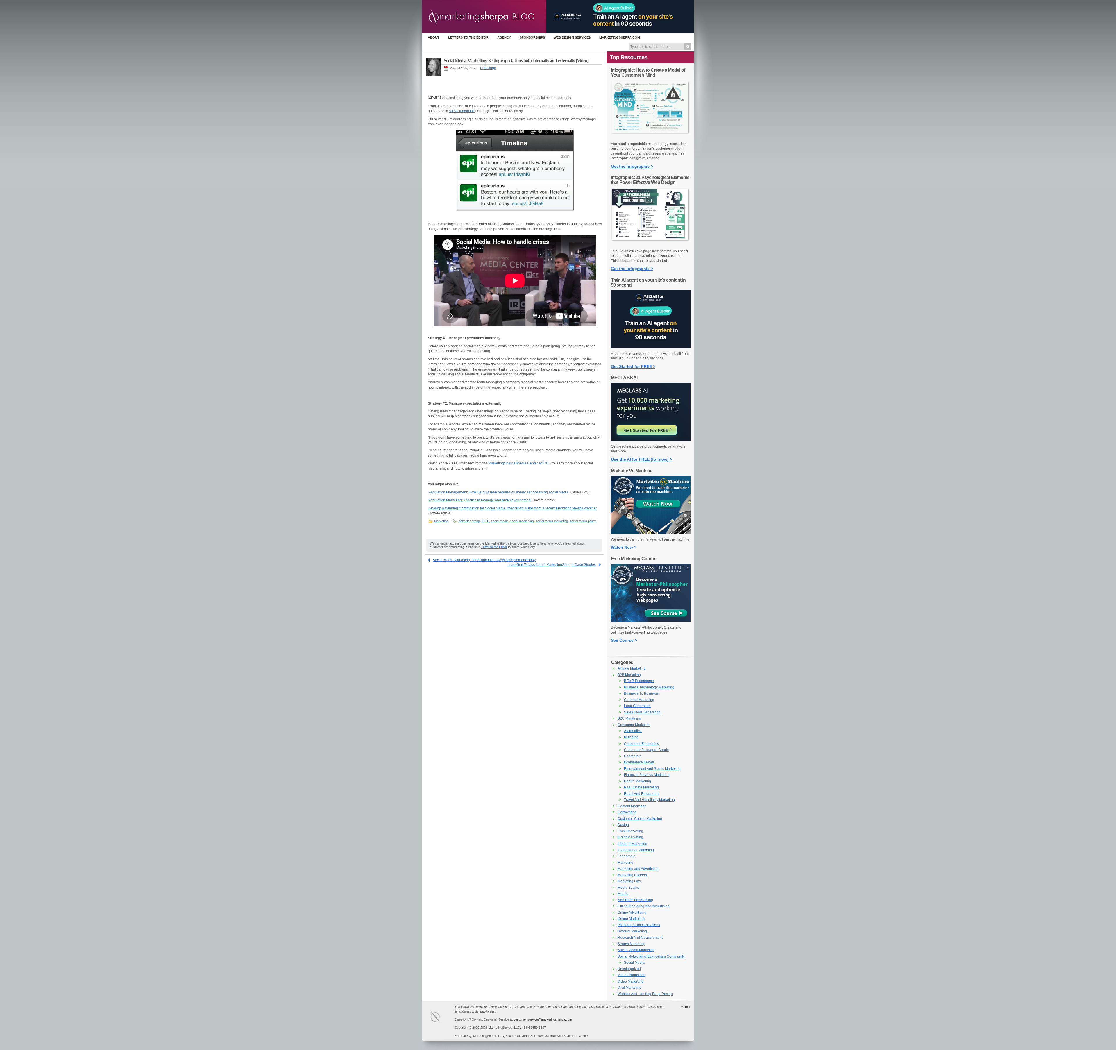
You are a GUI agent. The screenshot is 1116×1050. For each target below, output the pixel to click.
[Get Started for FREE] (651, 347)
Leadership (627, 856)
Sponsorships (532, 37)
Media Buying (628, 888)
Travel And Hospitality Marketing (649, 800)
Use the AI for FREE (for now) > (641, 459)
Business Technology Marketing (649, 687)
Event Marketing (630, 837)
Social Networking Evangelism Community (651, 956)
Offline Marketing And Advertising (644, 906)
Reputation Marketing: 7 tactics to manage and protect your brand (479, 500)
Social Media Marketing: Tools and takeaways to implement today (484, 560)
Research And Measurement (640, 937)
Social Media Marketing (636, 950)
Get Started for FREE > (633, 366)
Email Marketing (630, 831)
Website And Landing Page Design (645, 994)
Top (687, 1006)
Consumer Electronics (641, 744)
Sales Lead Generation (642, 712)
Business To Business (641, 693)
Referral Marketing (632, 931)
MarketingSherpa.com (619, 37)
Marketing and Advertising (638, 869)
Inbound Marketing (632, 844)
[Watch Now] (651, 532)
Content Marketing (632, 806)
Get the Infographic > (632, 166)
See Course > (624, 640)
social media (499, 521)
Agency (504, 37)
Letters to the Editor (468, 37)
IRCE (485, 521)
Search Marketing (631, 944)
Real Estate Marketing (641, 787)
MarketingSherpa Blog (484, 17)
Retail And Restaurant (641, 794)
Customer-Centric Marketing (640, 819)
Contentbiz (632, 756)
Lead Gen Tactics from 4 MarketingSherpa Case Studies (551, 565)
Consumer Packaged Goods (646, 750)
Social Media (634, 962)
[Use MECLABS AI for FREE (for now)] (651, 440)
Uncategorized (629, 969)
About (433, 37)
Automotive (633, 731)
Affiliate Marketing (632, 668)
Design (623, 825)
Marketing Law (629, 881)
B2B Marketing (629, 675)
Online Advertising (632, 913)
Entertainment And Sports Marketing (652, 769)
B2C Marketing (629, 718)
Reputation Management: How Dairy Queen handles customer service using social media (498, 492)
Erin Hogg (488, 68)
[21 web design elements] (651, 244)
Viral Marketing (629, 987)
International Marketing (636, 850)
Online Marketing (631, 919)
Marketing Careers (632, 875)
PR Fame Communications (639, 925)
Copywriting (627, 812)
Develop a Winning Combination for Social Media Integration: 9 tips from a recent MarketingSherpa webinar (512, 508)
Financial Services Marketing (647, 775)
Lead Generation (637, 706)
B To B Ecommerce (639, 681)
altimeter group (469, 521)
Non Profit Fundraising (635, 900)
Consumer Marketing (634, 725)
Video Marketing (630, 981)
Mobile (623, 894)
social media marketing (552, 521)
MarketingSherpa (441, 1017)
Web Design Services (572, 37)
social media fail (462, 111)
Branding (631, 737)
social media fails (522, 521)
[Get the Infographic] (651, 137)
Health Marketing (637, 781)
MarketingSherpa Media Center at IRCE (519, 463)
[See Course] (651, 621)
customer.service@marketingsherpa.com (543, 1019)
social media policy (583, 521)
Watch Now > (623, 547)
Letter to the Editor (494, 547)
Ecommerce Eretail (639, 762)
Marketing (441, 521)
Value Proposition (631, 975)
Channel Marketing (639, 700)
